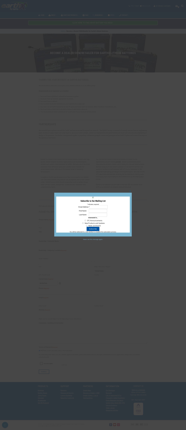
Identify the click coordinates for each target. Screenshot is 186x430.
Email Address (83, 207)
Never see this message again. (93, 239)
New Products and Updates (94, 223)
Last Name (83, 215)
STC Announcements (94, 221)
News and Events (94, 226)
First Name (83, 211)
